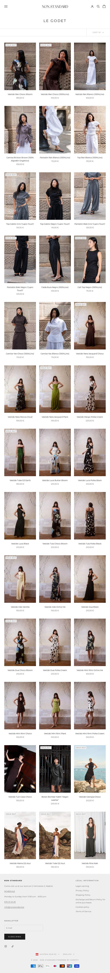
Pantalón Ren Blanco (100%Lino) (55, 157)
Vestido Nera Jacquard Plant (55, 417)
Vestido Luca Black (20, 543)
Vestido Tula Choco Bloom (55, 543)
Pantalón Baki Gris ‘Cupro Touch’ (89, 224)
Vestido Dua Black (89, 607)
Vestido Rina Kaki (90, 863)
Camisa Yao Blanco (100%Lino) (55, 353)
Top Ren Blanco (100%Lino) (89, 157)
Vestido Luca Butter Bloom (55, 480)
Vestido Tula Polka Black (89, 543)
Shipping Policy (83, 895)
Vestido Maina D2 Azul (20, 863)
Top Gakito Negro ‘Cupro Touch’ (55, 224)
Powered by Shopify (67, 960)
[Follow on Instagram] (5, 946)
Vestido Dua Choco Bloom (20, 670)
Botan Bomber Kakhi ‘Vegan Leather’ (55, 798)
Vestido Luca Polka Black (90, 480)
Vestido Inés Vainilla (20, 607)
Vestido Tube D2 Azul (55, 863)
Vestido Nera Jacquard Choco (90, 353)
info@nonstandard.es (14, 907)
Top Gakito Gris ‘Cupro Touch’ (20, 224)
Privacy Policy (82, 890)
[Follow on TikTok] (12, 946)
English (67, 954)
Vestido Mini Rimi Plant (55, 733)
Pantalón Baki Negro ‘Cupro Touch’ (20, 289)
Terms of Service (83, 911)
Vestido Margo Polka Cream (90, 417)
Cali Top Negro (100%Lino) (90, 287)
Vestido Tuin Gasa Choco (20, 797)
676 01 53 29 (10, 902)
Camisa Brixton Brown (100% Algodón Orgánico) (20, 159)
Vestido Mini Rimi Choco (20, 733)
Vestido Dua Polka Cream (55, 670)
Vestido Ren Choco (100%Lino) (55, 94)
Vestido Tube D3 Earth (20, 480)
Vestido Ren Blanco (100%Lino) (89, 94)
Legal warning (82, 886)
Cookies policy (82, 907)
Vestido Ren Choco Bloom (20, 94)
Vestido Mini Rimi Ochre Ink (90, 670)
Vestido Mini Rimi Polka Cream (89, 733)
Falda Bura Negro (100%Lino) (55, 287)
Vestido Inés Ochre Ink (55, 607)
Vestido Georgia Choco (90, 797)
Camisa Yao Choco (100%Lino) (20, 353)
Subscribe (14, 937)
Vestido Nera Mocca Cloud (20, 417)
